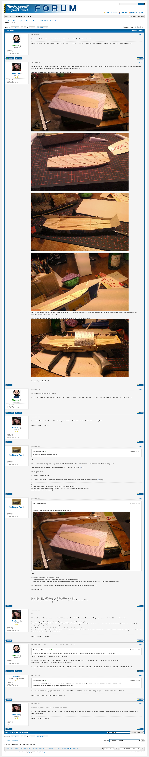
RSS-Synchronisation (73, 749)
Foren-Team (9, 749)
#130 (140, 703)
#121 (140, 34)
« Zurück (14, 27)
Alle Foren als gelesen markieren (57, 749)
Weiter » (42, 27)
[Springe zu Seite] (46, 27)
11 (22, 27)
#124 (140, 417)
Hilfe (141, 12)
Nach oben (35, 749)
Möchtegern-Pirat (15, 455)
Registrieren (27, 16)
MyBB (29, 752)
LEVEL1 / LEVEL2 (38, 21)
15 (33, 27)
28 (38, 27)
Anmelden (19, 16)
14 (30, 27)
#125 (140, 446)
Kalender (134, 12)
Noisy (15, 676)
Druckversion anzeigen (12, 740)
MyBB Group (42, 752)
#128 (140, 644)
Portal (107, 12)
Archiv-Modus (43, 749)
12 (25, 27)
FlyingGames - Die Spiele (25, 21)
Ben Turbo (16, 73)
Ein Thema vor (23, 732)
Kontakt (16, 749)
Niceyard (73, 644)
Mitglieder (124, 12)
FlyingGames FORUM (10, 21)
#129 (140, 675)
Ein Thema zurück (12, 732)
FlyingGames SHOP (24, 749)
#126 (140, 498)
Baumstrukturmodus (137, 30)
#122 (140, 62)
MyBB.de (19, 752)
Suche (115, 12)
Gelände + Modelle (49, 21)
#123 (140, 389)
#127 (140, 610)
